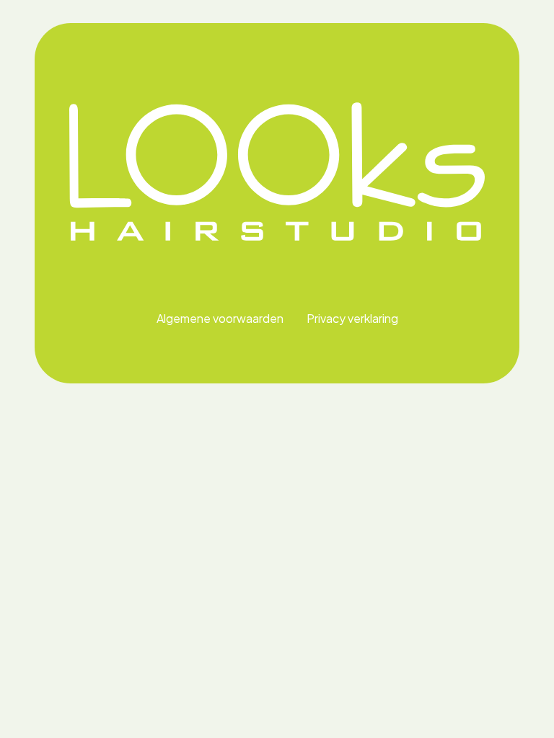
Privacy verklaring (352, 318)
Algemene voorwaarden (220, 318)
